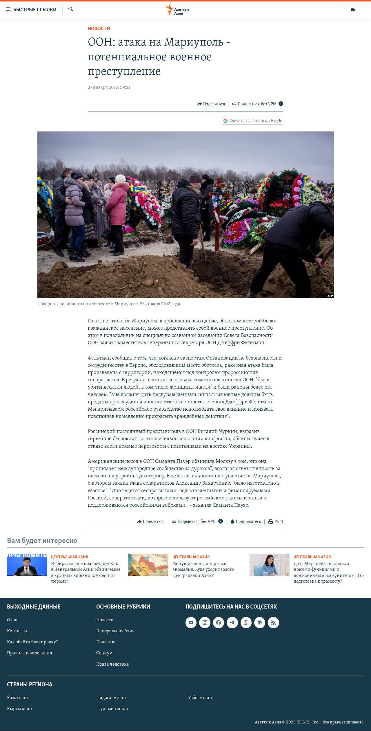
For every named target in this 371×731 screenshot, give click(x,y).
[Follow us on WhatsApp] (246, 622)
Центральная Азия (69, 557)
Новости (99, 29)
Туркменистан (113, 709)
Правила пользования (29, 653)
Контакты (17, 631)
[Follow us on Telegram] (232, 622)
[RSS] (273, 622)
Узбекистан (200, 698)
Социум (104, 653)
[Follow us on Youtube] (191, 622)
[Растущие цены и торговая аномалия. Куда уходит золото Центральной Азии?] (148, 565)
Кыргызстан (19, 709)
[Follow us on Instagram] (204, 622)
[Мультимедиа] (353, 10)
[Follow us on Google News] (259, 622)
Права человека (112, 664)
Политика (106, 642)
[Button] (211, 104)
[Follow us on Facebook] (218, 622)
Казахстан (17, 698)
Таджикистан (112, 698)
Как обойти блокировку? (32, 642)
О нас (12, 620)
